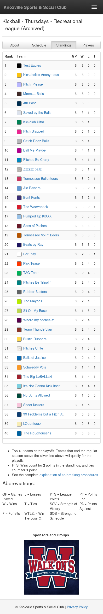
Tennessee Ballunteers (40, 178)
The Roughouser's (37, 433)
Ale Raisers (31, 187)
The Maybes (32, 300)
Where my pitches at (38, 319)
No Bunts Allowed (36, 395)
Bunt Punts (31, 197)
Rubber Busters (35, 291)
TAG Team (31, 272)
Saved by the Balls (37, 112)
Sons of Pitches (35, 225)
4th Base (30, 102)
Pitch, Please (33, 84)
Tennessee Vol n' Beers (41, 235)
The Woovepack (35, 206)
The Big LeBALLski (37, 376)
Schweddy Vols (34, 367)
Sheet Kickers (33, 404)
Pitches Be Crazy (36, 159)
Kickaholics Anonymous (41, 74)
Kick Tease (31, 263)
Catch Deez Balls (36, 140)
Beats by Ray (33, 244)
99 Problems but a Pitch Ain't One (48, 414)
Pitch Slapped (33, 131)
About (14, 45)
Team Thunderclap (37, 329)
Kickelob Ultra (33, 121)
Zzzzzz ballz (32, 169)
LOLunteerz (32, 423)
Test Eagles (32, 65)
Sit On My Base (35, 310)
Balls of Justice (34, 357)
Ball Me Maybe (34, 150)
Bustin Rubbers (34, 338)
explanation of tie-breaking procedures (69, 474)
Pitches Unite (33, 348)
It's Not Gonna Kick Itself (41, 385)
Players (88, 45)
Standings (63, 45)
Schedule (39, 45)
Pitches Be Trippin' (37, 282)
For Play (29, 253)
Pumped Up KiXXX (37, 216)
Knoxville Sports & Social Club (35, 7)
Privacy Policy (77, 606)
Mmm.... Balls (33, 93)
